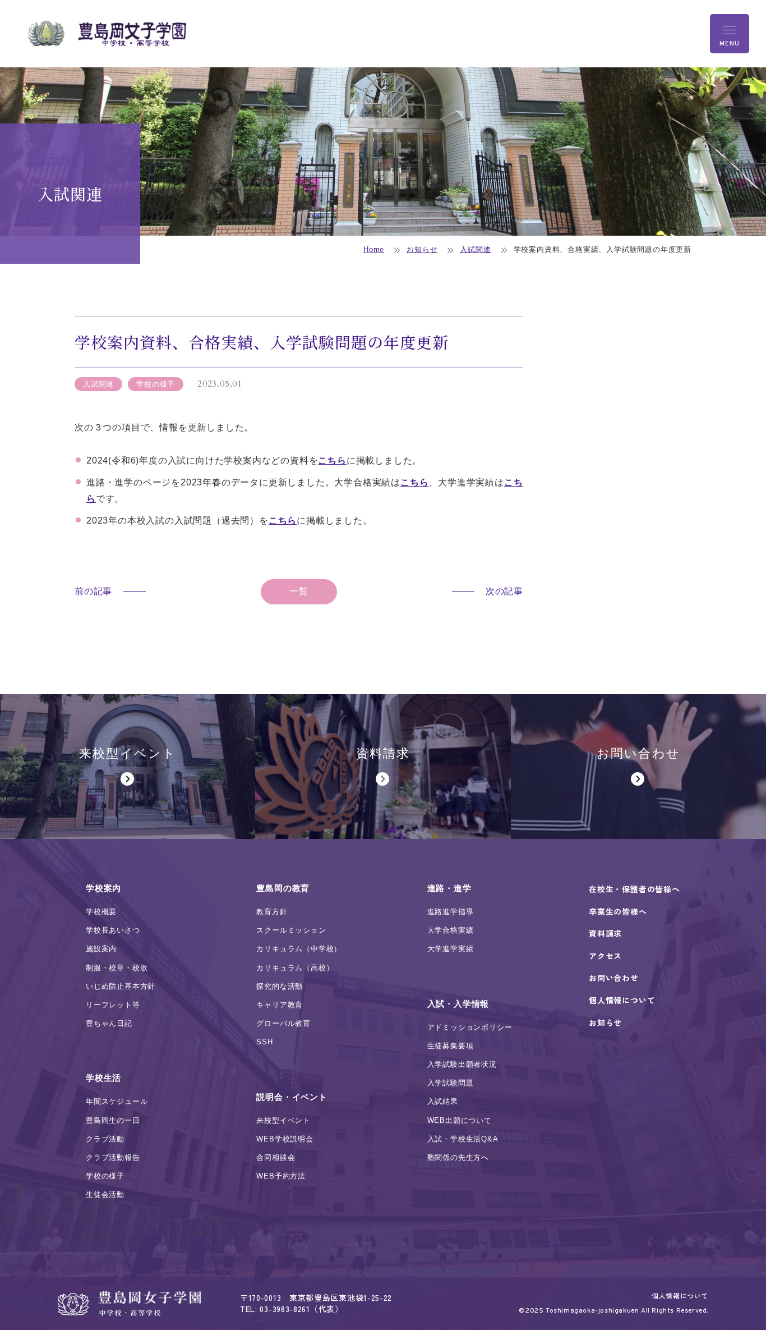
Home (373, 249)
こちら (332, 460)
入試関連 (475, 249)
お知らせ (422, 249)
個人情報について (680, 1295)
